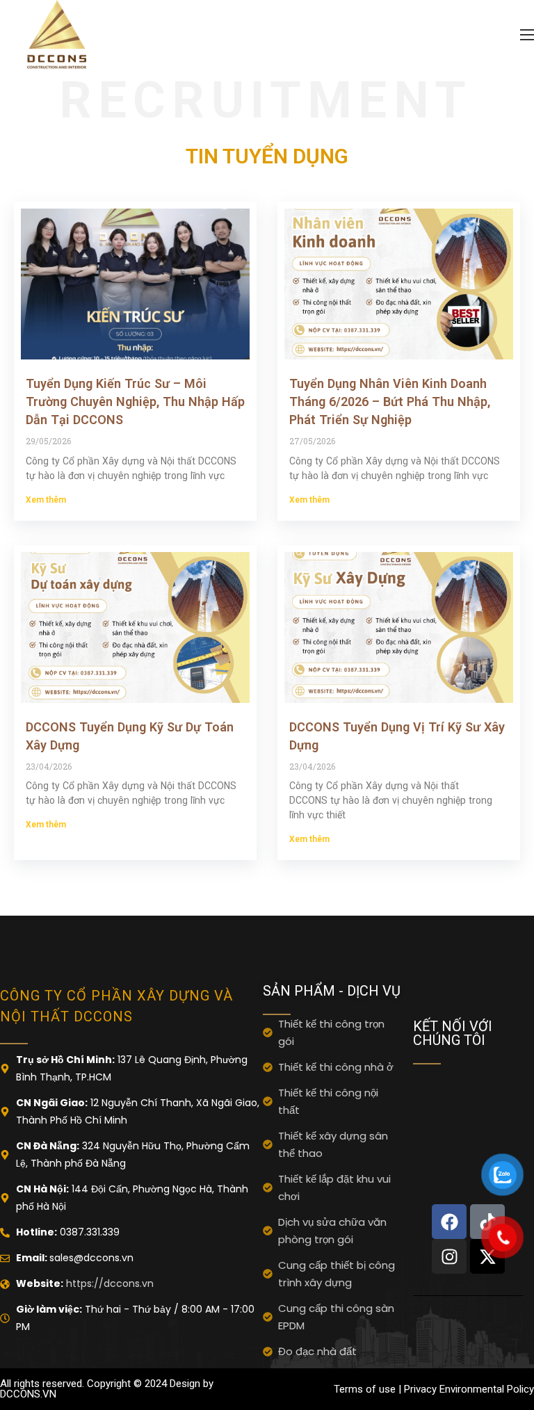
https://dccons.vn (108, 1283)
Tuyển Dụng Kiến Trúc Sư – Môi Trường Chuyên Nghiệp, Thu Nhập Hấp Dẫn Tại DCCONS (135, 401)
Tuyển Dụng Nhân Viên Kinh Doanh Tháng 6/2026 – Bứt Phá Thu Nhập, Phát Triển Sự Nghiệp (389, 401)
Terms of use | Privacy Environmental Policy (434, 1389)
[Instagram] (449, 1256)
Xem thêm (46, 500)
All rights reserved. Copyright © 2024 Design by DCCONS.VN (106, 1388)
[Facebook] (449, 1221)
